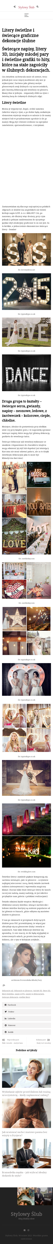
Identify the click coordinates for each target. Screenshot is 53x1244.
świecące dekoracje (10, 997)
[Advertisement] (22, 148)
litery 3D (46, 990)
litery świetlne (8, 994)
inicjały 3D (37, 990)
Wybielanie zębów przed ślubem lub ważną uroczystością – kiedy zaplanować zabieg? (26, 1093)
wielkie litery (24, 997)
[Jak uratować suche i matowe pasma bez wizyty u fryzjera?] (26, 1113)
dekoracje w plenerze (23, 990)
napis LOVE (20, 994)
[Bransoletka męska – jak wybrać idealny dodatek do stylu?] (26, 1153)
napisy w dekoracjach (35, 994)
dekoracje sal (7, 990)
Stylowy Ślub (26, 1213)
